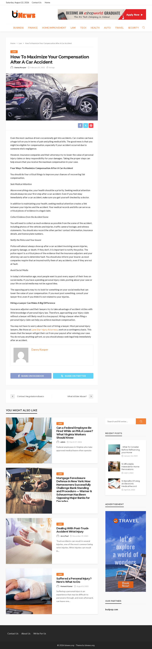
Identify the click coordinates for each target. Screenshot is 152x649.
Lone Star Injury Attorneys (44, 329)
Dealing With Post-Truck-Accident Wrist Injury (72, 530)
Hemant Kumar (66, 586)
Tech (83, 27)
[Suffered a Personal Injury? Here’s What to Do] (29, 591)
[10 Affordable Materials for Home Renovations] (114, 466)
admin (62, 442)
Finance (33, 27)
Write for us (39, 633)
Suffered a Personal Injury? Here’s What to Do (73, 580)
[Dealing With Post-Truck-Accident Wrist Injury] (29, 541)
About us (25, 633)
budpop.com (111, 609)
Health (95, 27)
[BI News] (23, 14)
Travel (119, 27)
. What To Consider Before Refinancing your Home (131, 449)
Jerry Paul (64, 536)
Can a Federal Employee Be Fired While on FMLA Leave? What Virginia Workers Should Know (74, 432)
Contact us (36, 2)
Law (73, 27)
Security (133, 27)
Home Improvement (54, 27)
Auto (107, 27)
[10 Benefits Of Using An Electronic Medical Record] (114, 483)
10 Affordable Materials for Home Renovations (130, 466)
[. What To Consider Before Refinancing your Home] (114, 449)
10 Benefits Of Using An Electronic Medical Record (131, 483)
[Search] (143, 27)
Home (47, 2)
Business (18, 27)
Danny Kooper (20, 67)
